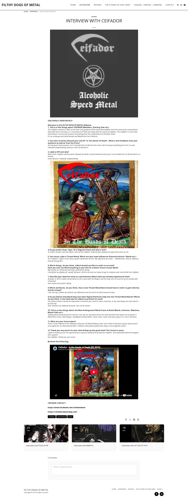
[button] (177, 5)
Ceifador (52, 417)
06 (76, 428)
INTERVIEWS (34, 11)
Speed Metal (61, 417)
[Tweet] (130, 419)
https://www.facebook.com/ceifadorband (66, 407)
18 (124, 428)
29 (28, 428)
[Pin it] (134, 419)
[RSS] (138, 419)
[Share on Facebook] (126, 419)
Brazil (70, 417)
